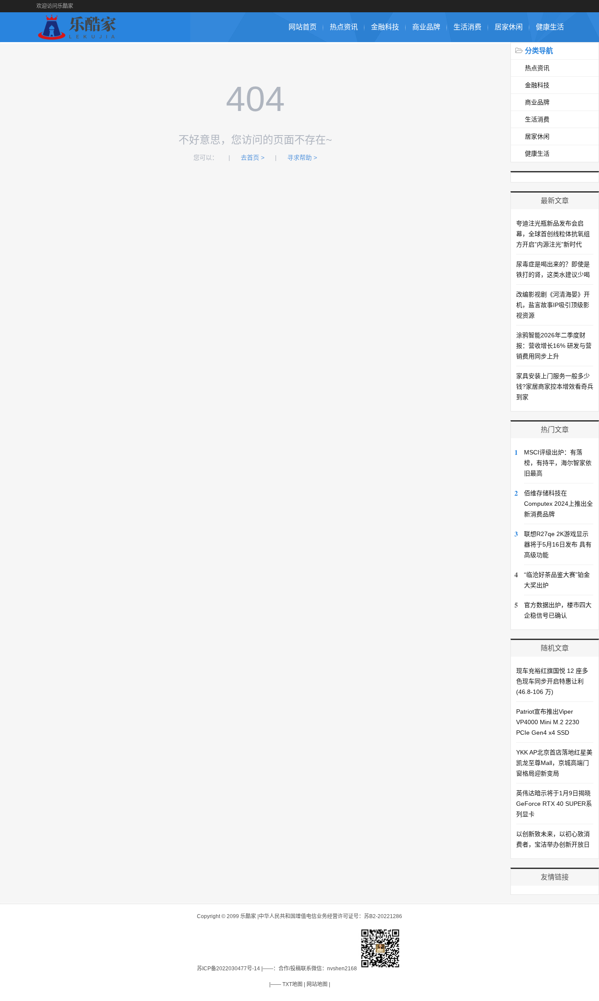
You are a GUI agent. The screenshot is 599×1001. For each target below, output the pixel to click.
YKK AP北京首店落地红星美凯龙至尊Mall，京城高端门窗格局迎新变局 (554, 763)
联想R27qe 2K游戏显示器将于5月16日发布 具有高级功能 (558, 544)
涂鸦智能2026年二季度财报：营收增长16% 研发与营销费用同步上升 (554, 346)
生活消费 (467, 27)
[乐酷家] (78, 37)
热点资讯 (344, 27)
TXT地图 (292, 984)
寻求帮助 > (302, 157)
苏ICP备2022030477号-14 (228, 968)
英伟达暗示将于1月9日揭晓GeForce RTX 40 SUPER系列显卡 (554, 804)
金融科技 (385, 27)
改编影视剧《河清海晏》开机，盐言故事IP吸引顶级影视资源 (553, 305)
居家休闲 (509, 27)
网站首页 (303, 27)
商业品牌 (426, 27)
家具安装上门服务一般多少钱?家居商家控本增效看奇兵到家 (554, 386)
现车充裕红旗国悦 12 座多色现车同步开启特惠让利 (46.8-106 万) (552, 681)
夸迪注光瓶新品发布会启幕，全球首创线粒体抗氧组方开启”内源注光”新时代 (553, 234)
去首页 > (252, 157)
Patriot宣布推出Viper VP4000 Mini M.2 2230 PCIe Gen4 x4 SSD (547, 722)
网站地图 (317, 984)
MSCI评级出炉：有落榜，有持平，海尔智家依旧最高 (558, 463)
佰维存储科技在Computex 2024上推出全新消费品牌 (558, 504)
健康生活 (550, 27)
